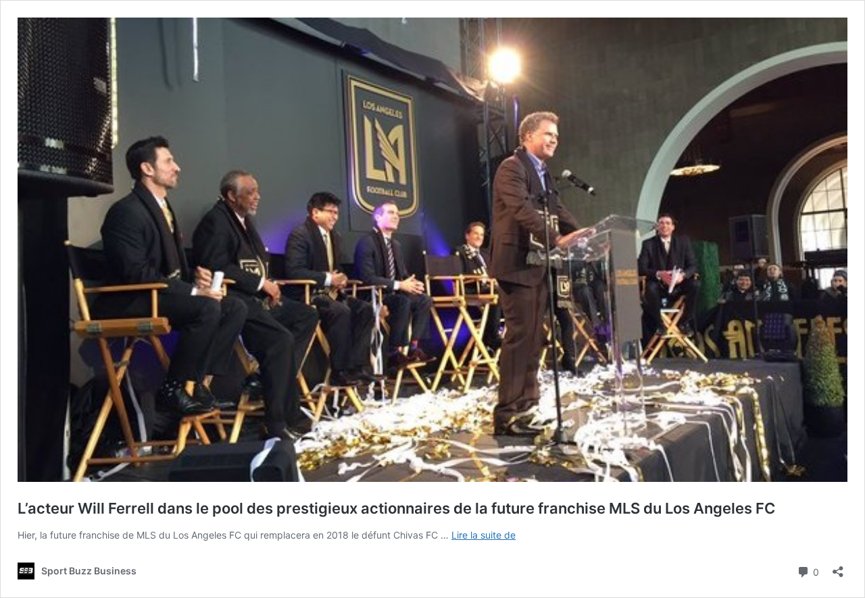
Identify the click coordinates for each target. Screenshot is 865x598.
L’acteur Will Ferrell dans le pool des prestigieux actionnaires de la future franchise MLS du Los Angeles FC (396, 508)
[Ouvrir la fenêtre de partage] (838, 567)
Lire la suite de (483, 535)
